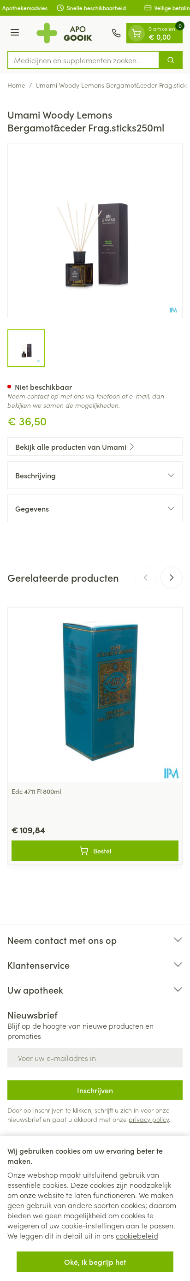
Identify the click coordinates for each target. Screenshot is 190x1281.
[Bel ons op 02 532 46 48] (116, 33)
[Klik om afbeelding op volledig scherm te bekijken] (95, 230)
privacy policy (149, 1119)
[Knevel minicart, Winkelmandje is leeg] (136, 33)
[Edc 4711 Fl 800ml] (95, 695)
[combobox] (83, 60)
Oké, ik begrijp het (95, 1262)
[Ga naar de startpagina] (67, 33)
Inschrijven (95, 1090)
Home (16, 84)
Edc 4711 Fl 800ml (36, 791)
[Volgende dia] (171, 577)
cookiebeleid (137, 1235)
